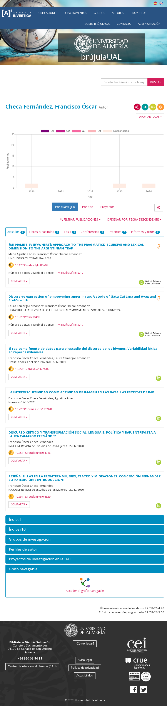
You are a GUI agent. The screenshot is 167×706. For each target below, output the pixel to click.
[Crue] (137, 663)
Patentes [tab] (117, 232)
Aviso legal (85, 660)
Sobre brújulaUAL (97, 24)
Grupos (99, 13)
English (161, 3)
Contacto (124, 24)
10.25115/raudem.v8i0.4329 (32, 496)
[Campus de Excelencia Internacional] (138, 645)
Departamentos (75, 13)
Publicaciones (47, 13)
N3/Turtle (152, 107)
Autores (118, 13)
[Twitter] (143, 689)
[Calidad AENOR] (140, 676)
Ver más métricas (70, 273)
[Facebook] (133, 689)
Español (155, 3)
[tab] (85, 519)
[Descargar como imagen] (158, 207)
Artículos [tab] (15, 232)
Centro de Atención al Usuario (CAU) (32, 666)
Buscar (155, 82)
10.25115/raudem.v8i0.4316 (32, 453)
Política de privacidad (85, 667)
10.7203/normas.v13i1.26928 (33, 409)
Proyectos (139, 13)
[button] (85, 519)
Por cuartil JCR (65, 207)
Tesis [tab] (69, 232)
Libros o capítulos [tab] (43, 232)
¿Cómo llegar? (84, 643)
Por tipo (87, 207)
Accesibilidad (84, 675)
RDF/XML (137, 107)
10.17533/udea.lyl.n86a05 (31, 265)
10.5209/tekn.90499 (27, 317)
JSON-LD (145, 107)
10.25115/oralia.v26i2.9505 (32, 369)
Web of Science (153, 282)
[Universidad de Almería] (84, 630)
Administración (149, 24)
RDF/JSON (160, 107)
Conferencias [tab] (92, 232)
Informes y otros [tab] (144, 232)
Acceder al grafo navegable (85, 591)
